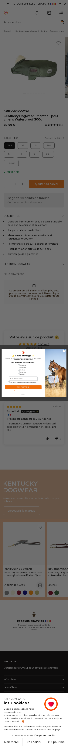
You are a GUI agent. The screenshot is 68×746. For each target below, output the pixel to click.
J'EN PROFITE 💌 (23, 387)
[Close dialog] (64, 350)
